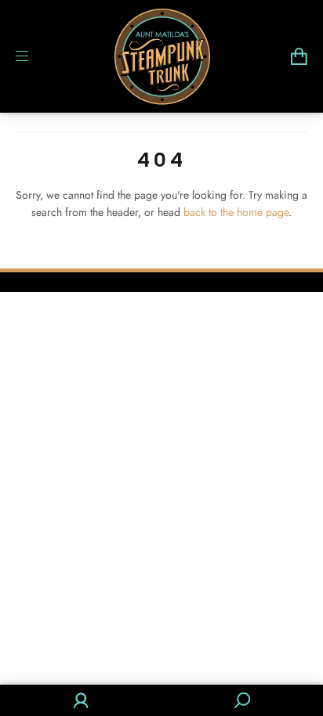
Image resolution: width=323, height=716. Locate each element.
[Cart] (299, 56)
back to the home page (236, 212)
